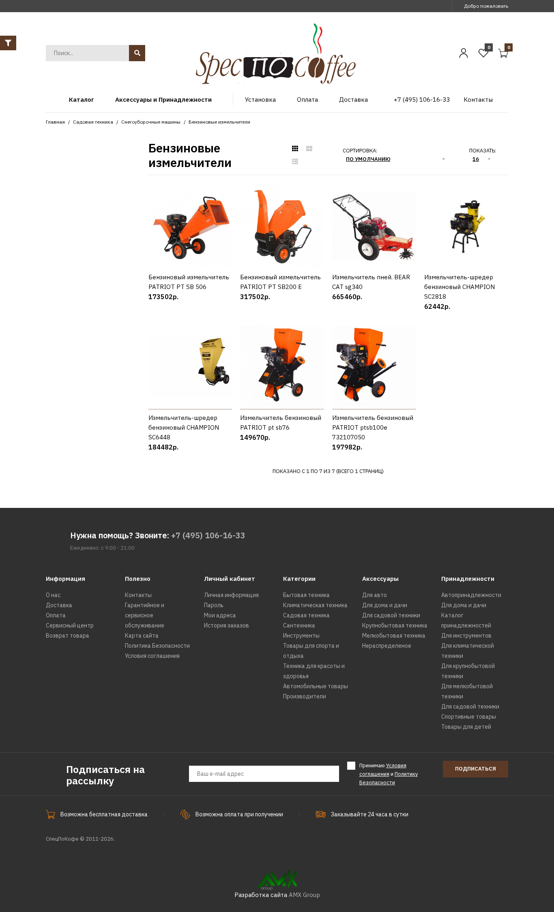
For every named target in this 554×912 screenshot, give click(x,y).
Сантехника (299, 625)
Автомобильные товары (315, 686)
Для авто (374, 595)
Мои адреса (220, 615)
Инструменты (301, 635)
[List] (295, 161)
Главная (55, 122)
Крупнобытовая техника (394, 625)
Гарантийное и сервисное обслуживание (144, 615)
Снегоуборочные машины (150, 122)
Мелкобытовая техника (393, 635)
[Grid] (295, 148)
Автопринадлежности (471, 595)
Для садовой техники (391, 615)
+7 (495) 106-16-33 (208, 535)
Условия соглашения (152, 655)
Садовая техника (93, 122)
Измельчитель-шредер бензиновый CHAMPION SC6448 (183, 427)
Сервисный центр (70, 625)
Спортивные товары (468, 716)
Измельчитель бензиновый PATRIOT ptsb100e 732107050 (372, 427)
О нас (53, 595)
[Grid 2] (309, 148)
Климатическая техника (315, 605)
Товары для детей (466, 726)
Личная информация (231, 595)
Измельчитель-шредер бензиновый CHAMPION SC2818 (459, 286)
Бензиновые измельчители (219, 122)
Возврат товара (67, 635)
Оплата (56, 615)
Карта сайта (142, 635)
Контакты (138, 595)
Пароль (213, 605)
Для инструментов (466, 635)
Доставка (59, 605)
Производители (304, 696)
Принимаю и (388, 774)
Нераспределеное (386, 645)
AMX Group (304, 895)
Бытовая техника (306, 595)
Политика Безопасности (157, 645)
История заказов (226, 625)
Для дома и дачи (384, 605)
